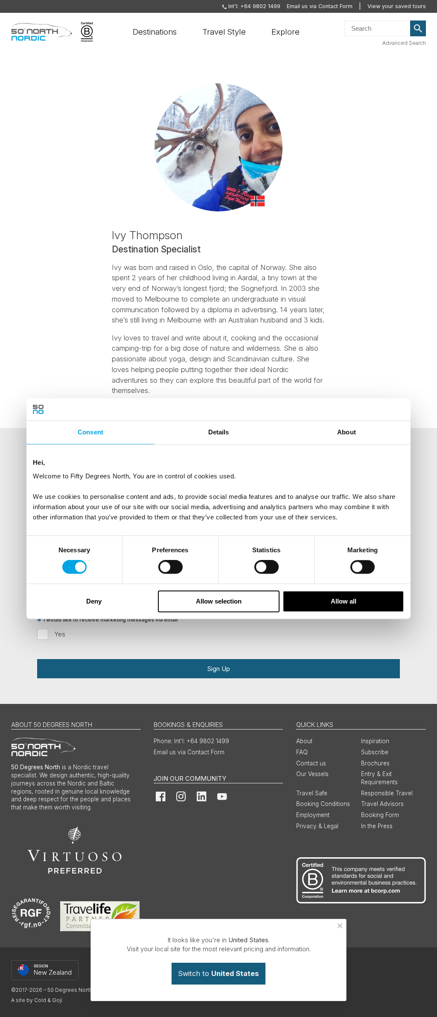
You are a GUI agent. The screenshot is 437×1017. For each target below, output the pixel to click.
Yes (60, 634)
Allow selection (219, 601)
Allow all (343, 601)
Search (418, 29)
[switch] (170, 567)
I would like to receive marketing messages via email (111, 619)
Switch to (218, 973)
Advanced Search (404, 43)
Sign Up (218, 669)
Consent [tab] (90, 432)
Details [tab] (218, 432)
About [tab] (346, 432)
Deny (94, 601)
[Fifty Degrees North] (41, 32)
